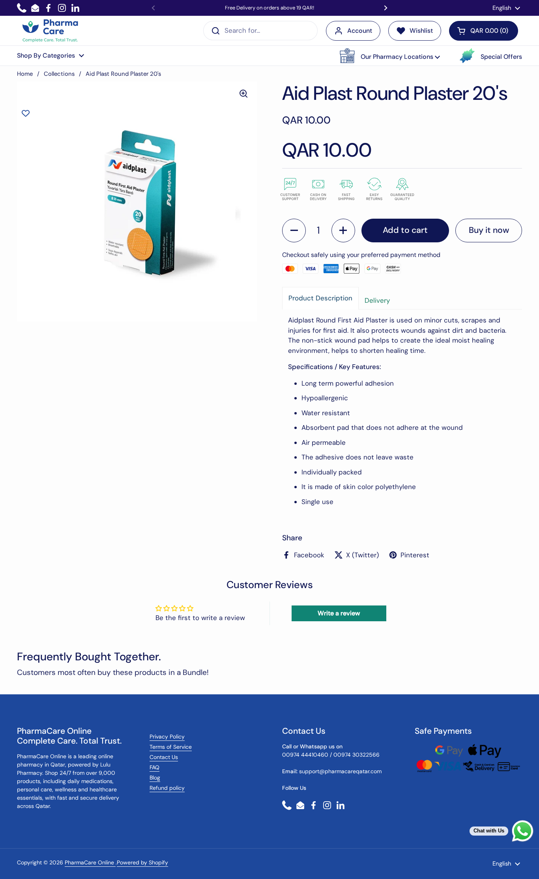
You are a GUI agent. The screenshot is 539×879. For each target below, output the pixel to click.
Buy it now (489, 230)
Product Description (320, 298)
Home (25, 74)
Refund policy (167, 787)
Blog (155, 777)
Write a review (339, 613)
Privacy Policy (167, 736)
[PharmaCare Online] (50, 31)
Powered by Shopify (142, 862)
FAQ (154, 767)
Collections (59, 74)
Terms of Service (171, 746)
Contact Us (164, 757)
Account (359, 30)
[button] (390, 55)
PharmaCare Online (90, 862)
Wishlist (421, 30)
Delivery (377, 300)
